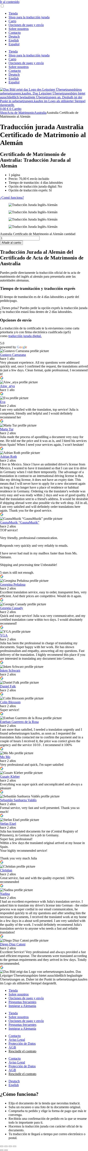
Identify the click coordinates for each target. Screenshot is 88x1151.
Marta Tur (6, 429)
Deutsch (14, 36)
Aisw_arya (7, 386)
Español (14, 44)
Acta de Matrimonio (20, 112)
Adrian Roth (8, 456)
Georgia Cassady (11, 608)
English (14, 40)
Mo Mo (5, 757)
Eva (2, 402)
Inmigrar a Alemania (22, 1006)
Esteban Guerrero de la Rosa (19, 722)
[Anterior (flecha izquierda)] (1, 1150)
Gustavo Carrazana (13, 355)
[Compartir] (10, 1146)
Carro (12, 21)
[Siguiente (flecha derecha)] (6, 1150)
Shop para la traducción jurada (29, 17)
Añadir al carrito (11, 242)
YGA (4, 635)
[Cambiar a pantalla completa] (6, 1146)
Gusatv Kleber (10, 776)
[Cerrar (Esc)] (14, 1146)
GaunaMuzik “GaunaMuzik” (19, 522)
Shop (3, 112)
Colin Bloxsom (10, 702)
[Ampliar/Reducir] (1, 1146)
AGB (12, 1047)
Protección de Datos (22, 1043)
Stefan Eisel (8, 823)
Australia (40, 112)
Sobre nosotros (19, 29)
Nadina (5, 894)
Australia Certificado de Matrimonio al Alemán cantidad (37, 234)
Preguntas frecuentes (22, 1002)
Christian (6, 870)
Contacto (15, 32)
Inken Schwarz (10, 670)
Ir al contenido (9, 2)
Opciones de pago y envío (26, 25)
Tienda (13, 13)
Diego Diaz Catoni (12, 944)
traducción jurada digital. (25, 336)
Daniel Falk (8, 686)
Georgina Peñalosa (12, 584)
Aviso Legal (17, 1039)
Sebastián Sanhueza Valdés (18, 800)
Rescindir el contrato (22, 1051)
